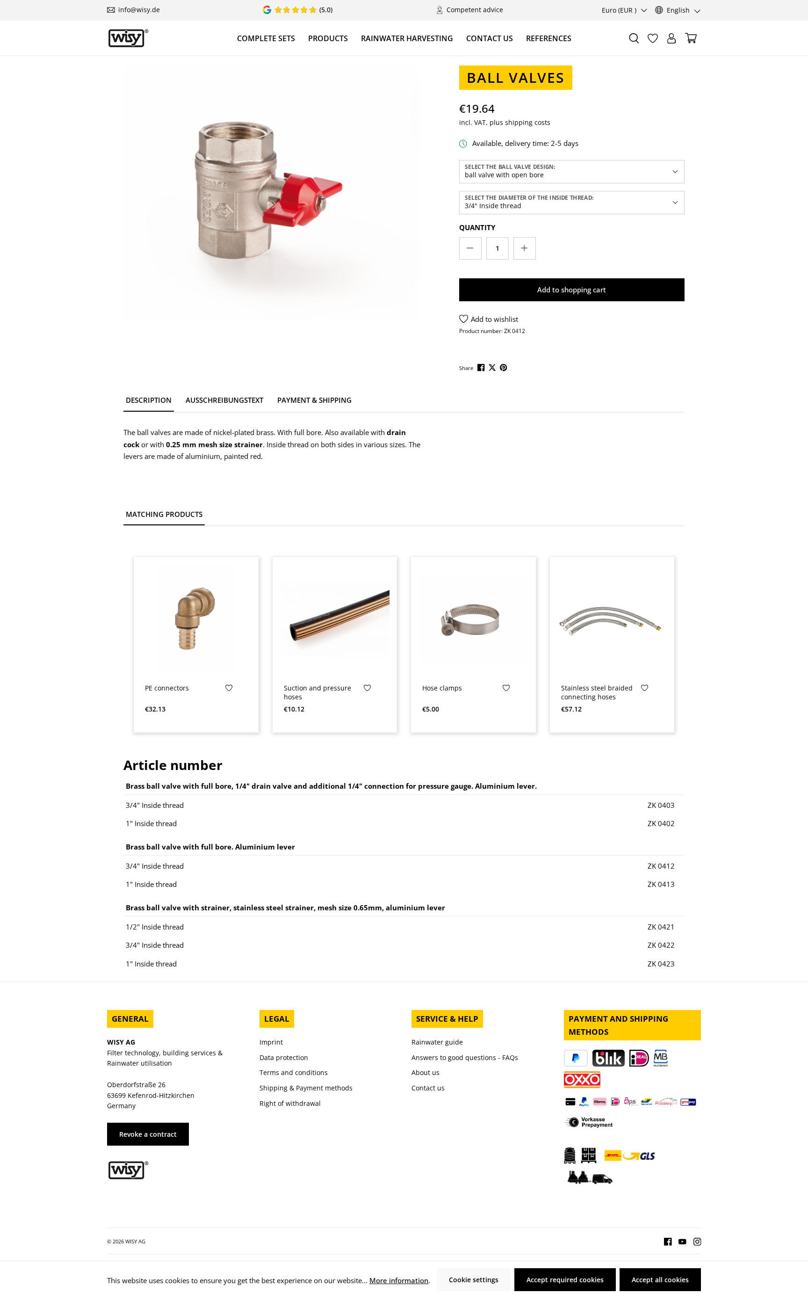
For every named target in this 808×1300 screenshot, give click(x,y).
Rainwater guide (437, 1042)
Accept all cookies (660, 1279)
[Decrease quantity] (470, 248)
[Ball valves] (272, 192)
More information (398, 1280)
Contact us (428, 1087)
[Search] (634, 38)
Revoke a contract (148, 1134)
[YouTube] (678, 1241)
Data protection (284, 1057)
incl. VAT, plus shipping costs (504, 122)
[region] (272, 214)
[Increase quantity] (524, 248)
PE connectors (167, 688)
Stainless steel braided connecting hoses (597, 692)
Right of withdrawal (290, 1103)
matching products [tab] (164, 514)
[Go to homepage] (128, 38)
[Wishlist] (652, 38)
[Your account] (671, 38)
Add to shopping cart (571, 289)
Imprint (271, 1042)
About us (425, 1072)
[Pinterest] (504, 367)
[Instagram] (693, 1241)
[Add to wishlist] (228, 690)
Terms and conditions (294, 1072)
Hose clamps (442, 688)
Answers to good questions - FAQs (464, 1057)
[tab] (148, 401)
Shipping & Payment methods (306, 1087)
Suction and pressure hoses (317, 692)
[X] (493, 367)
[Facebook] (481, 367)
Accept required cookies (565, 1279)
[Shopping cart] (691, 38)
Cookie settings (473, 1279)
